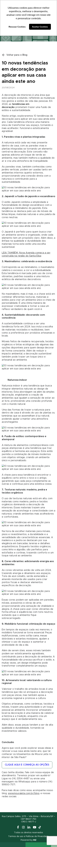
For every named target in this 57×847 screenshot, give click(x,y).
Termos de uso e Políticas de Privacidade (28, 836)
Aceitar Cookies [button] (40, 27)
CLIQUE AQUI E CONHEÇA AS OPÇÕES (27, 765)
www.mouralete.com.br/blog (23, 793)
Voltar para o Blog (16, 55)
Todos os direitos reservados (28, 833)
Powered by (28, 840)
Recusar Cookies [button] (17, 27)
